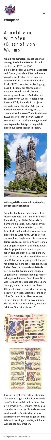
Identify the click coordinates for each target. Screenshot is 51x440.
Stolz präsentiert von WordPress (17, 437)
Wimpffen (11, 20)
